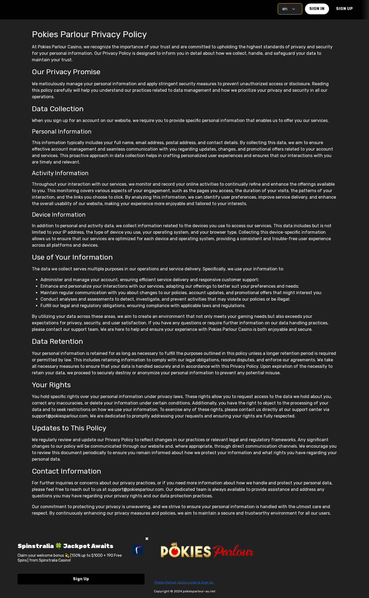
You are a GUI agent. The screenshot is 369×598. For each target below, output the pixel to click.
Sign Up (344, 8)
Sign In (317, 8)
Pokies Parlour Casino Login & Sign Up (185, 582)
